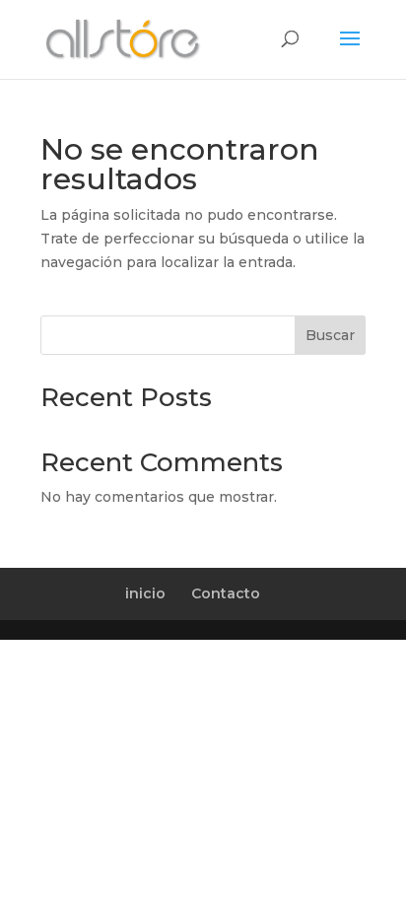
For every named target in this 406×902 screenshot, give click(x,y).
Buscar (330, 335)
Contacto (225, 593)
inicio (145, 593)
